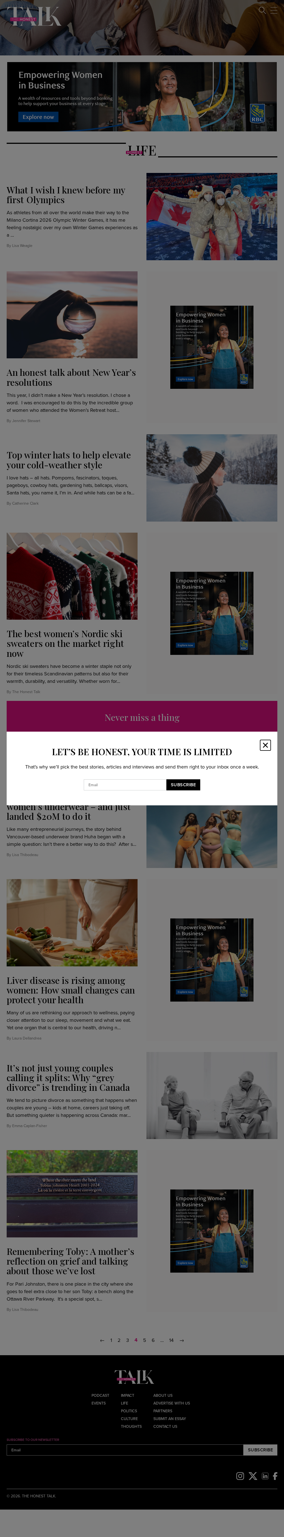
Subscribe (183, 785)
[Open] (265, 745)
